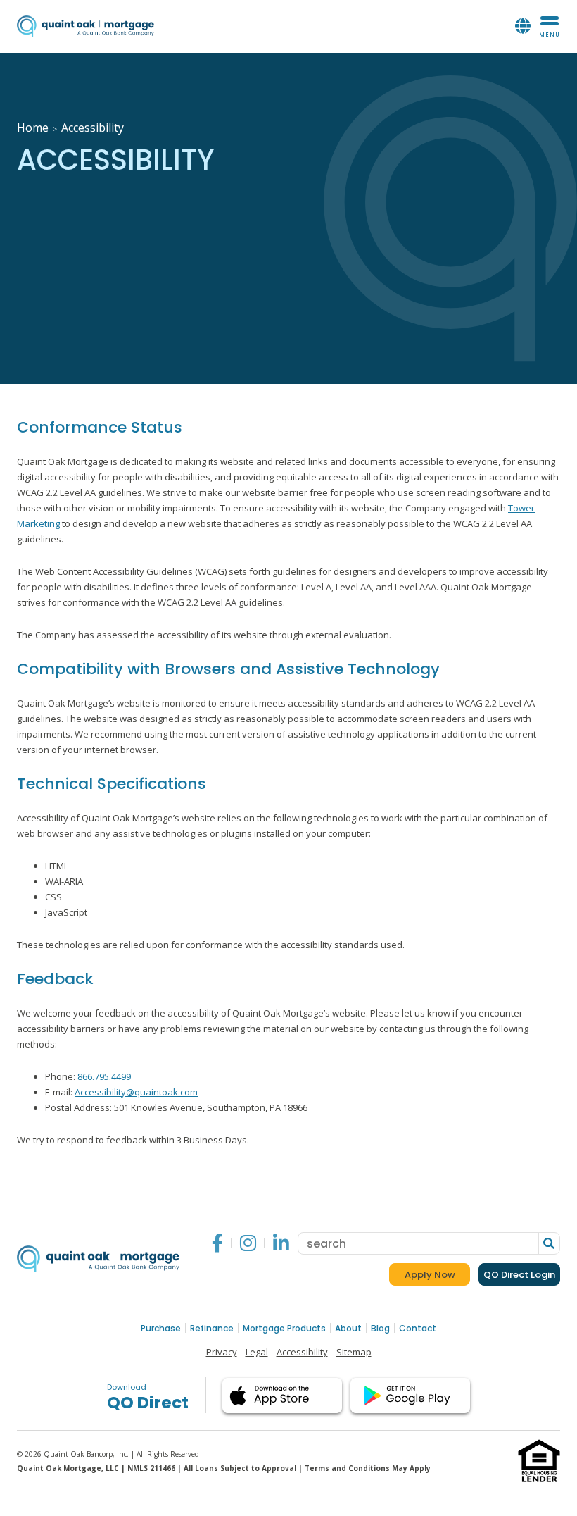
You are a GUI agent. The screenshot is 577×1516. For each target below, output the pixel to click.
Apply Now (437, 1277)
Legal (257, 1352)
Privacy (221, 1352)
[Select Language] (523, 26)
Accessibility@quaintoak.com (136, 1092)
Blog (380, 1328)
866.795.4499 (104, 1076)
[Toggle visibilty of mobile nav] (549, 26)
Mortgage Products (284, 1328)
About (348, 1328)
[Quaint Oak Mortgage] (85, 26)
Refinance (212, 1328)
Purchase (161, 1328)
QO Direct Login (519, 1274)
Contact (417, 1328)
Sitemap (354, 1352)
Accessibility (302, 1352)
